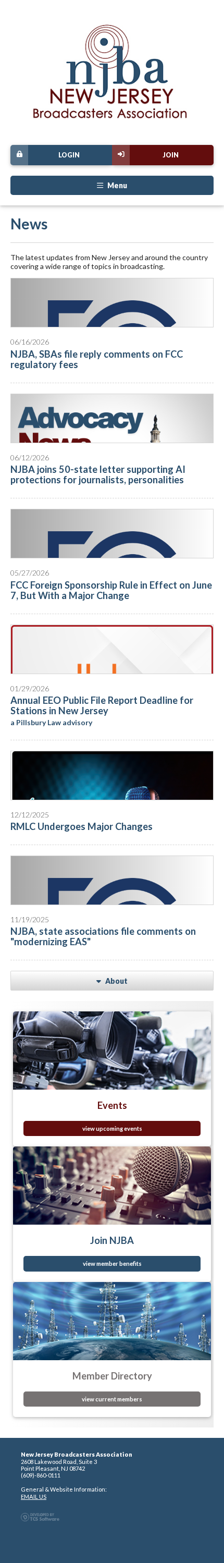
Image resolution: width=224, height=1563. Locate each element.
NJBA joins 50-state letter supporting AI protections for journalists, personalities (97, 474)
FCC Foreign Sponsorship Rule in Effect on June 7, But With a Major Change (111, 590)
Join (171, 155)
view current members (112, 1399)
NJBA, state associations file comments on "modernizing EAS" (103, 936)
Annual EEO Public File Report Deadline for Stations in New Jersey (101, 705)
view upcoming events (112, 1128)
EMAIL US (33, 1496)
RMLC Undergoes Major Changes (81, 826)
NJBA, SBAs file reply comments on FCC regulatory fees (96, 359)
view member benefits (112, 1263)
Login (69, 155)
